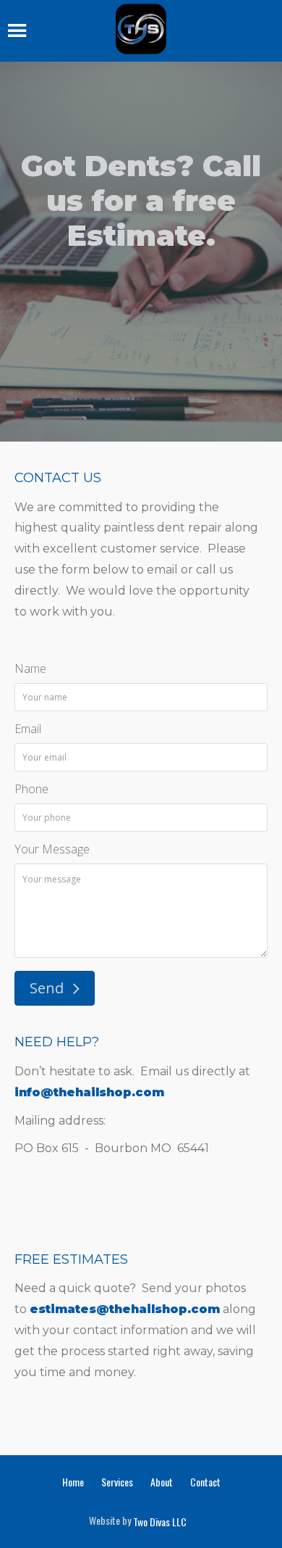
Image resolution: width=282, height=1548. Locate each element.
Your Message (52, 849)
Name (30, 668)
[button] (54, 988)
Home (73, 1481)
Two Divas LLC (160, 1522)
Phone (31, 789)
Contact (205, 1481)
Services (117, 1481)
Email (27, 729)
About (161, 1481)
